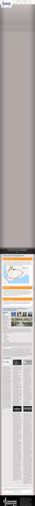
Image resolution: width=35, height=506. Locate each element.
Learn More (5, 284)
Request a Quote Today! (17, 491)
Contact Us (30, 3)
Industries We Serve (16, 3)
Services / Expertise (24, 1)
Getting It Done (18, 1)
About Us (21, 3)
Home (14, 1)
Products (29, 1)
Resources (25, 3)
